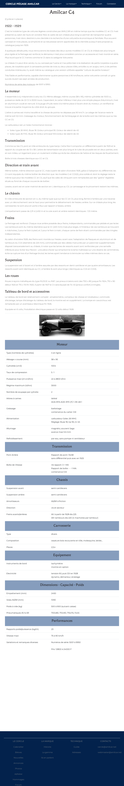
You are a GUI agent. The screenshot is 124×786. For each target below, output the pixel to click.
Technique (85, 4)
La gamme (47, 752)
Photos (18, 768)
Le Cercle (56, 4)
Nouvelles (18, 758)
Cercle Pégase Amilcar (22, 3)
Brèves (18, 752)
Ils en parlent (47, 758)
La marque (70, 4)
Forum (99, 4)
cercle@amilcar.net (107, 747)
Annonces (18, 763)
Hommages (18, 779)
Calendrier (18, 747)
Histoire (47, 747)
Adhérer (18, 774)
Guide (76, 747)
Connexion (111, 4)
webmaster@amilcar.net (110, 752)
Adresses (76, 752)
